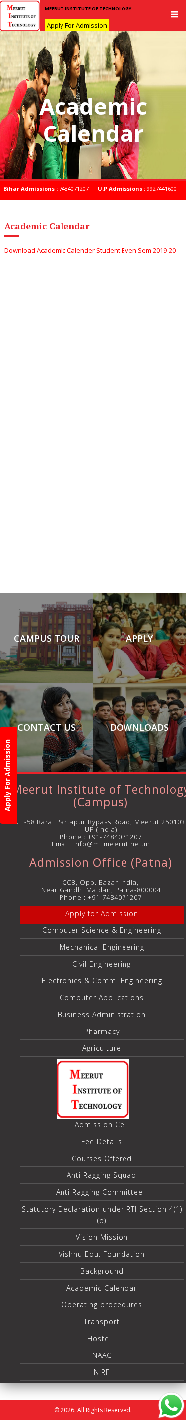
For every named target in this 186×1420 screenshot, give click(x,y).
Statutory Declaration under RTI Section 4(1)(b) (102, 1214)
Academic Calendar (101, 1287)
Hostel (101, 1338)
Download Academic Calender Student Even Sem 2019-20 (90, 250)
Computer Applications (102, 997)
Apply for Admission (101, 913)
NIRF (102, 1372)
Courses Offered (102, 1158)
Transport (102, 1321)
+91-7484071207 (115, 836)
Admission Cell (101, 1124)
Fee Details (101, 1141)
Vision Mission (102, 1237)
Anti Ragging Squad (101, 1175)
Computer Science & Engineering (101, 930)
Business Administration (102, 1014)
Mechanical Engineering (102, 947)
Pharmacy (102, 1031)
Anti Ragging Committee (102, 1192)
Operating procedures (102, 1304)
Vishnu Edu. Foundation (102, 1254)
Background (102, 1271)
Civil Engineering (101, 963)
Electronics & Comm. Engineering (102, 980)
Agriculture (101, 1048)
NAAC (102, 1355)
